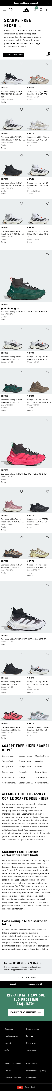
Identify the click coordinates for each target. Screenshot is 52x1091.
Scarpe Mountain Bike (25, 777)
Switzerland (30, 1087)
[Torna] (26, 11)
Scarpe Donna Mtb (41, 783)
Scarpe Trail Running (7, 756)
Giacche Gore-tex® (42, 756)
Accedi (13, 984)
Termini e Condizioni (13, 1078)
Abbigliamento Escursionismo (9, 783)
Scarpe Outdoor (39, 767)
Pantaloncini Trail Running (8, 777)
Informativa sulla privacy (36, 1071)
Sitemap (29, 1036)
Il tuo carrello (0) (34, 984)
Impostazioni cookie (13, 1064)
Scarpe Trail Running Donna (7, 772)
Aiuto (7, 1050)
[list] (21, 55)
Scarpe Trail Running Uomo (9, 767)
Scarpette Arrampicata (25, 772)
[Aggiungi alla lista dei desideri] (21, 64)
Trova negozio (31, 1050)
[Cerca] (41, 10)
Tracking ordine (11, 1036)
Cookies (8, 1071)
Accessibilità (31, 1078)
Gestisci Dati (31, 1064)
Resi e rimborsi (32, 1029)
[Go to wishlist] (10, 10)
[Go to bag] (48, 10)
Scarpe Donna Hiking (25, 767)
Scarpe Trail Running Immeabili (7, 761)
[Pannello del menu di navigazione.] (4, 10)
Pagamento (31, 1043)
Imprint (8, 1043)
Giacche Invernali (39, 761)
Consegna (9, 1029)
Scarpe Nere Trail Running (41, 772)
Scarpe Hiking (25, 756)
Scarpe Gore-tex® (25, 783)
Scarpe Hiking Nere (42, 777)
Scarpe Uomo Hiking (25, 761)
